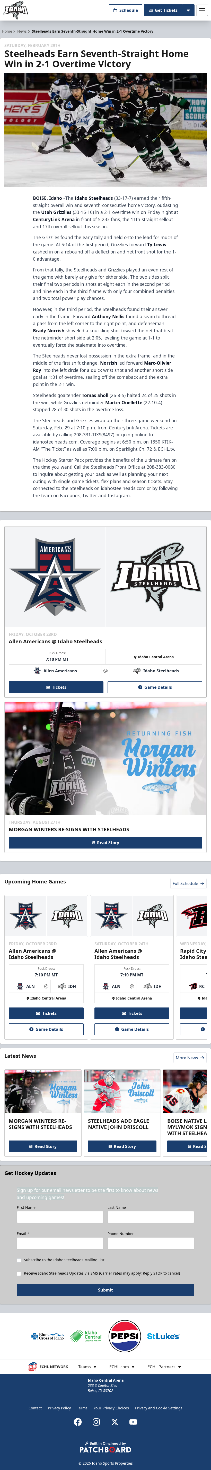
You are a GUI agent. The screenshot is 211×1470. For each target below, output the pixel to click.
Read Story (108, 842)
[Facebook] (78, 1422)
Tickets (59, 687)
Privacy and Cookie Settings (158, 1408)
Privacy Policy (59, 1408)
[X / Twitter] (115, 1422)
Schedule (128, 10)
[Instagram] (96, 1422)
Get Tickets (166, 10)
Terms (82, 1408)
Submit (105, 1290)
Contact (35, 1408)
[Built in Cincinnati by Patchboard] (105, 1447)
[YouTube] (133, 1422)
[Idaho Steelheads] (15, 10)
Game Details (158, 687)
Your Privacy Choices (111, 1408)
